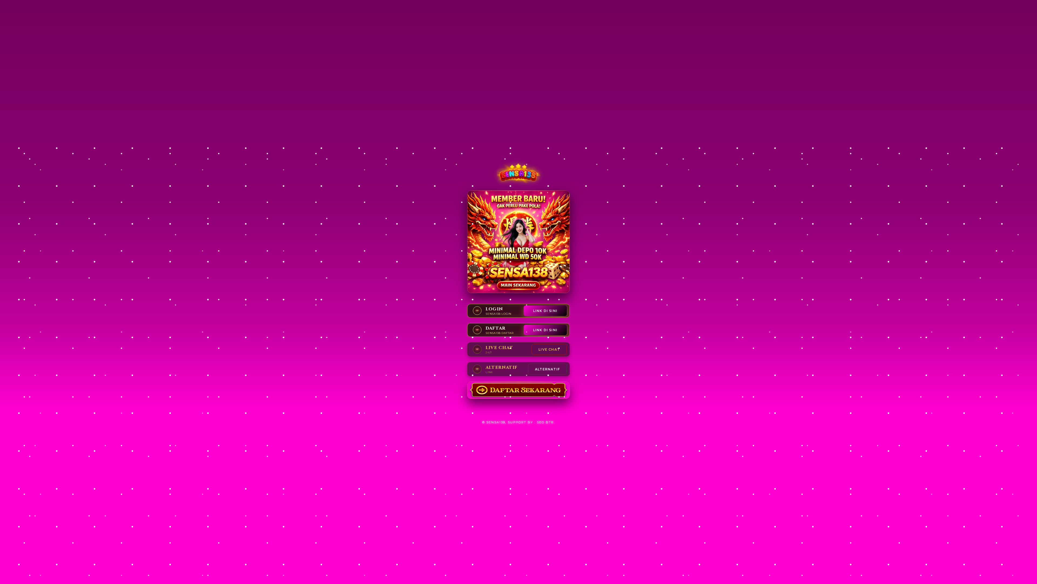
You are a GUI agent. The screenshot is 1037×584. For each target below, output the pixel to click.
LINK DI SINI (545, 311)
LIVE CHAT (549, 349)
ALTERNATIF (547, 369)
